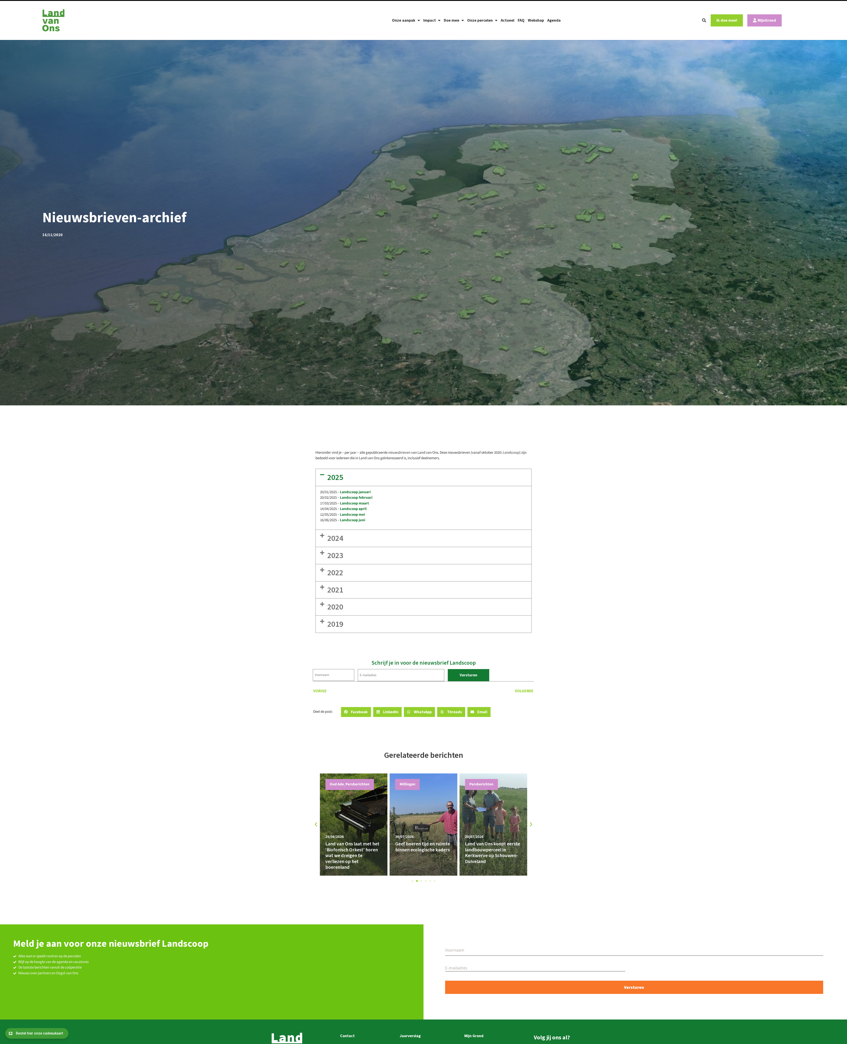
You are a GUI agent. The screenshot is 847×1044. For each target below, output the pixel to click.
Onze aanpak (403, 20)
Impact (429, 20)
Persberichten (342, 784)
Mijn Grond (473, 1035)
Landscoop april (353, 509)
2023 (335, 555)
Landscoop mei (352, 514)
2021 (335, 590)
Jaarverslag (410, 1035)
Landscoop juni (352, 520)
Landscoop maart (354, 503)
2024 (335, 538)
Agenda (554, 20)
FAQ (521, 20)
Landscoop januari (355, 492)
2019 (335, 624)
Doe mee (451, 20)
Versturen (468, 674)
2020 (335, 607)
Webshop (536, 20)
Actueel (507, 20)
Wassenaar (409, 784)
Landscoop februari (356, 497)
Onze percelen (480, 20)
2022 (335, 572)
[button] (704, 20)
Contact (347, 1035)
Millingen (477, 784)
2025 (335, 477)
